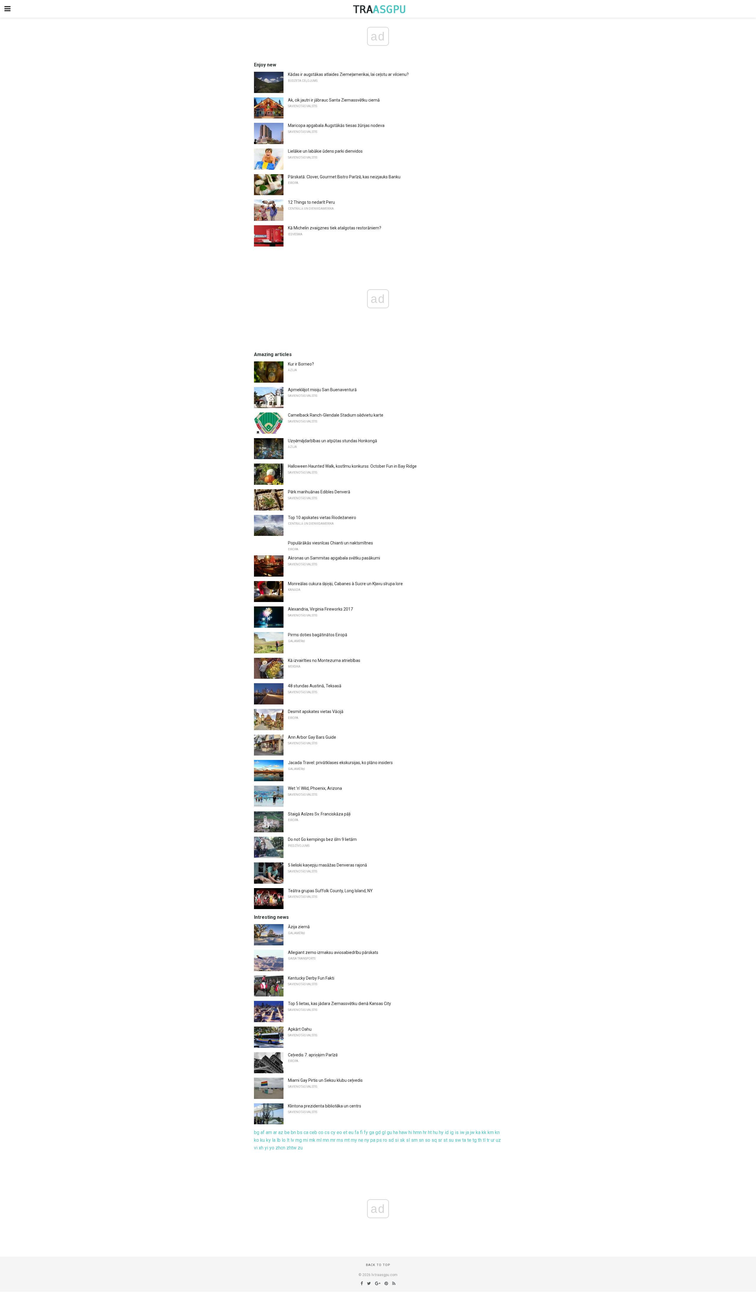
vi (256, 1148)
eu (350, 1132)
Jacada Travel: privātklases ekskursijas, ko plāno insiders (340, 762)
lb (279, 1140)
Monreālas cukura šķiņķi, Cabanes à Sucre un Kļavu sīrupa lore (345, 583)
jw (472, 1132)
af (262, 1132)
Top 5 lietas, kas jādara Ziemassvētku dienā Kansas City (339, 1003)
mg (298, 1140)
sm (414, 1140)
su (451, 1140)
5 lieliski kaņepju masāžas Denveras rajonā (327, 865)
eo (339, 1132)
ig (452, 1132)
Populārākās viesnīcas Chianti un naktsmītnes (330, 543)
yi (266, 1148)
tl (484, 1140)
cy (333, 1132)
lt (288, 1140)
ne (360, 1140)
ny (366, 1140)
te (469, 1140)
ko (256, 1140)
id (447, 1132)
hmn (417, 1132)
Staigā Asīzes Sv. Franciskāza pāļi (319, 814)
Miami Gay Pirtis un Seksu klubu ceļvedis (325, 1080)
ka (478, 1132)
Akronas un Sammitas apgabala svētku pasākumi (334, 558)
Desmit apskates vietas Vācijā (315, 711)
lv (292, 1140)
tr (488, 1140)
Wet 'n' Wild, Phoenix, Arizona (315, 788)
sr (440, 1140)
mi (305, 1140)
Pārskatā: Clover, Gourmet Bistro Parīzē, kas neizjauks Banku (344, 176)
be (287, 1132)
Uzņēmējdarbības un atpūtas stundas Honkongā (332, 440)
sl (408, 1140)
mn (326, 1140)
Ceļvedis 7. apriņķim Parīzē (313, 1055)
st (445, 1140)
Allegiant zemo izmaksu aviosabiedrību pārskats (333, 952)
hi (410, 1132)
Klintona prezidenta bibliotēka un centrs (324, 1106)
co (320, 1132)
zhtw (291, 1148)
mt (347, 1140)
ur (493, 1140)
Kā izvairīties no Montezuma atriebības (324, 660)
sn (421, 1140)
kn (497, 1132)
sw (458, 1140)
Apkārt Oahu (300, 1029)
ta (464, 1140)
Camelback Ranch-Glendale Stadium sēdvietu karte (335, 415)
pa (372, 1140)
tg (474, 1140)
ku (262, 1140)
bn (293, 1132)
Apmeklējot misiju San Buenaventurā (322, 389)
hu (435, 1132)
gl (384, 1132)
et (345, 1132)
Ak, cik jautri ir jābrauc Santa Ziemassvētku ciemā (334, 100)
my (354, 1140)
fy (366, 1132)
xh (261, 1148)
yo (271, 1148)
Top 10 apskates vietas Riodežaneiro (322, 517)
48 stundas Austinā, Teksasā (314, 685)
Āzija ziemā (299, 926)
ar (275, 1132)
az (280, 1132)
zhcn (280, 1148)
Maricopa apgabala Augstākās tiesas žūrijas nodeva (336, 125)
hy (441, 1132)
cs (327, 1132)
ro (385, 1140)
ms (340, 1140)
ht (430, 1132)
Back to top (378, 1265)
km (491, 1132)
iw (462, 1132)
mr (332, 1140)
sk (402, 1140)
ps (379, 1140)
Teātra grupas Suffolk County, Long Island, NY (330, 890)
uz (498, 1140)
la (274, 1140)
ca (306, 1132)
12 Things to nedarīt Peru (311, 202)
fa (357, 1132)
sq (434, 1140)
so (427, 1140)
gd (378, 1132)
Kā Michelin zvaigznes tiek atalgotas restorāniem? (334, 228)
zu (300, 1148)
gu (389, 1132)
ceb (313, 1132)
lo (284, 1140)
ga (371, 1132)
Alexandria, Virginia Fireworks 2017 (320, 609)
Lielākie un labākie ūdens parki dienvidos (325, 151)
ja (467, 1132)
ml (319, 1140)
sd (391, 1140)
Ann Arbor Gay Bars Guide (312, 737)
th (480, 1140)
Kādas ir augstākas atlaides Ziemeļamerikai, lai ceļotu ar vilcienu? (348, 74)
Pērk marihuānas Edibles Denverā (319, 492)
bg (256, 1132)
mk (312, 1140)
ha (395, 1132)
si (397, 1140)
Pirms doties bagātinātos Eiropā (317, 634)
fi (361, 1132)
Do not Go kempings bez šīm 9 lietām (322, 839)
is (457, 1132)
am (269, 1132)
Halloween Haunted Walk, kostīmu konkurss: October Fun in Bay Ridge (352, 466)
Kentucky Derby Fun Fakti (311, 978)
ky (268, 1140)
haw (403, 1132)
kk (484, 1132)
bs (299, 1132)
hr (425, 1132)
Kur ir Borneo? (301, 364)
